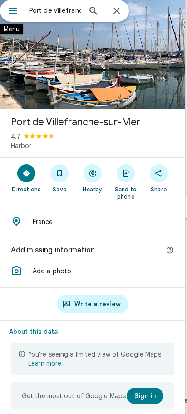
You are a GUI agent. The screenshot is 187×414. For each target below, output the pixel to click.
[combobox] (55, 10)
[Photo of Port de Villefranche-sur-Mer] (92, 54)
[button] (92, 271)
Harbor (21, 146)
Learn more (44, 363)
